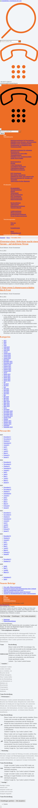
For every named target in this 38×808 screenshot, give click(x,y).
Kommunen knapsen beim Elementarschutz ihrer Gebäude (20, 588)
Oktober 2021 (7, 420)
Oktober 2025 (7, 424)
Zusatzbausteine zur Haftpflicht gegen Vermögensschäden (21, 146)
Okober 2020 (7, 417)
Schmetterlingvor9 (16, 233)
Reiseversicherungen (16, 199)
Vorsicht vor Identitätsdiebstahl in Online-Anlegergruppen (20, 593)
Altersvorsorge (15, 204)
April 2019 (7, 347)
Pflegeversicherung (16, 213)
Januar (5, 372)
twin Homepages (4, 605)
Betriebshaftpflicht (16, 162)
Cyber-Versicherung (16, 165)
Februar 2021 (7, 366)
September (6, 425)
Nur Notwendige (5, 616)
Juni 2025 (6, 393)
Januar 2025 (7, 380)
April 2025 (7, 350)
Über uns (13, 223)
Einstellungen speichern (7, 801)
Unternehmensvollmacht (17, 168)
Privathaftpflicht (15, 188)
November (6, 409)
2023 (5, 340)
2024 (5, 342)
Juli (4, 382)
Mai (5, 395)
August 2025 (7, 358)
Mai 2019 (6, 396)
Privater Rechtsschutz (17, 194)
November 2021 (8, 412)
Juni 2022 (6, 390)
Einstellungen (16, 616)
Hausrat (13, 191)
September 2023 (8, 427)
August (6, 352)
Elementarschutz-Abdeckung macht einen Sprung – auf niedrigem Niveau (19, 242)
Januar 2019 (7, 374)
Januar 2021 (7, 376)
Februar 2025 (7, 371)
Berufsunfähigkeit (16, 203)
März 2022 (7, 404)
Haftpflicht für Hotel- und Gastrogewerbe (22, 176)
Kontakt (6, 597)
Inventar (13, 163)
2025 (5, 344)
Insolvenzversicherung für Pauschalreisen (22, 140)
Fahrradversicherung (16, 198)
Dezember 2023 (8, 363)
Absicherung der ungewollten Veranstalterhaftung (19, 154)
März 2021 (7, 403)
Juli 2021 (6, 385)
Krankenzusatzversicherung (18, 214)
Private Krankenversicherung (19, 216)
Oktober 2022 (7, 422)
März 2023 (7, 406)
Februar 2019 (7, 364)
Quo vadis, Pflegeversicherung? (12, 587)
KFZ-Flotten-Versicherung (18, 175)
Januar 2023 (7, 379)
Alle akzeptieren (20, 801)
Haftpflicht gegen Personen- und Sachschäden (23, 142)
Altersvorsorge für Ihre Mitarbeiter (20, 181)
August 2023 (7, 356)
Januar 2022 (7, 377)
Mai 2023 (6, 400)
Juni (5, 387)
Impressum (7, 599)
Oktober (6, 419)
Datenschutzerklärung (10, 601)
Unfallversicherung (16, 211)
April (5, 345)
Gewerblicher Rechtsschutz (18, 166)
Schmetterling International (11, 234)
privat (12, 224)
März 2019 (7, 401)
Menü (2, 133)
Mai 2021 (6, 398)
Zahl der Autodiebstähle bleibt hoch (13, 590)
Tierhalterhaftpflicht (16, 190)
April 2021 (7, 348)
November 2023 (8, 416)
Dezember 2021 (8, 361)
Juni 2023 (6, 392)
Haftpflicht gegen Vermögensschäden (21, 143)
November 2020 (8, 411)
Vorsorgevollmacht (16, 207)
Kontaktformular (15, 228)
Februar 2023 (7, 369)
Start (5, 135)
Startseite (2, 237)
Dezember (6, 360)
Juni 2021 (6, 388)
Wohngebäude (15, 193)
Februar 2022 (7, 368)
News (12, 231)
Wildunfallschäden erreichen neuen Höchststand (17, 592)
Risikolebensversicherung (18, 170)
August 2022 (7, 355)
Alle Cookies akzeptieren (28, 616)
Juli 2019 (6, 384)
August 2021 (7, 353)
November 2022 (8, 414)
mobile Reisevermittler (17, 158)
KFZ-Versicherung (16, 173)
